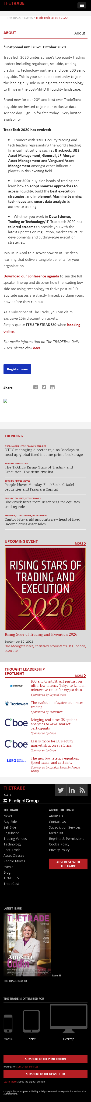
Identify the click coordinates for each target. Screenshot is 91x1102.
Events (9, 866)
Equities (19, 498)
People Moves (28, 446)
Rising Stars (21, 463)
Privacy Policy (59, 850)
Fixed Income (12, 446)
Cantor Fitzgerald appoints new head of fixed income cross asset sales (42, 522)
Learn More (10, 1081)
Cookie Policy (59, 844)
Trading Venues (15, 838)
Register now (17, 369)
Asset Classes (14, 855)
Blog (7, 872)
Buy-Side (9, 463)
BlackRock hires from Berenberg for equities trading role (42, 505)
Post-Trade (12, 850)
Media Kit (56, 833)
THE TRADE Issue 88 (15, 981)
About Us (56, 816)
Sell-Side (41, 446)
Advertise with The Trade (68, 864)
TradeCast (11, 883)
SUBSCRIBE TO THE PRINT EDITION (45, 1059)
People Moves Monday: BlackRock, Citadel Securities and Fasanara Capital (39, 487)
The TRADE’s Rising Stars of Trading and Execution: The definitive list (39, 470)
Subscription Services (65, 827)
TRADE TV (11, 878)
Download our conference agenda (31, 276)
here (36, 347)
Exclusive (10, 515)
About (79, 33)
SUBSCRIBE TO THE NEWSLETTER (45, 1074)
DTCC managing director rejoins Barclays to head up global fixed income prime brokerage (44, 453)
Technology (12, 844)
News (8, 816)
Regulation (12, 833)
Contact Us (57, 821)
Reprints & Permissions (66, 838)
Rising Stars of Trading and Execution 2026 (41, 634)
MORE (79, 543)
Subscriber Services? (28, 1066)
